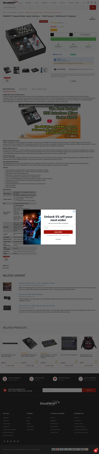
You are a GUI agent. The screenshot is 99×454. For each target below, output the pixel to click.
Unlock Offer (58, 232)
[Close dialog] (74, 211)
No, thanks (58, 239)
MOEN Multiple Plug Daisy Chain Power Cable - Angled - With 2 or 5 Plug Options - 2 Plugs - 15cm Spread (11, 444)
